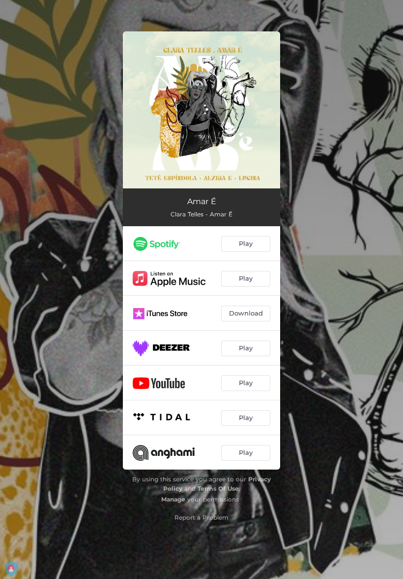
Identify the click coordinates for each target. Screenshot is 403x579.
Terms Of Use (218, 488)
